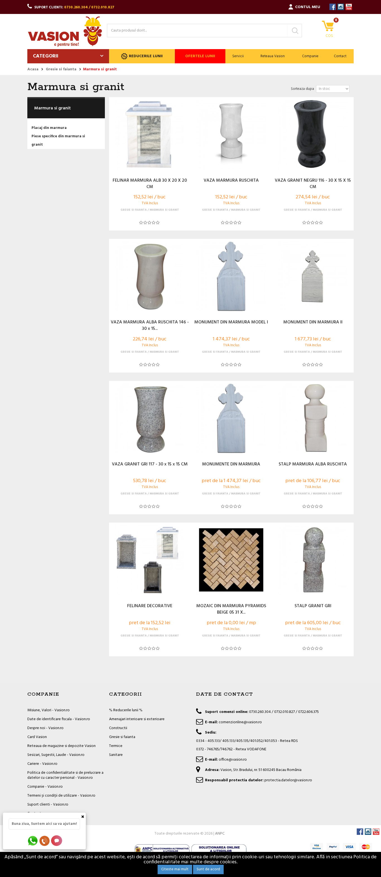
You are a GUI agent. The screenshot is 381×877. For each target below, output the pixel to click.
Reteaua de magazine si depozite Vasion (61, 746)
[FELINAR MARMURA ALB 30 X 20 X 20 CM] (150, 134)
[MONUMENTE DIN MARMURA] (231, 418)
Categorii (45, 56)
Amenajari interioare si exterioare (137, 719)
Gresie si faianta (122, 737)
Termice (115, 746)
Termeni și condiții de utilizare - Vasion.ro (61, 795)
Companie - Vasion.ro (45, 787)
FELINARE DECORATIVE (149, 606)
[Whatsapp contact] (33, 841)
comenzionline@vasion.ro (240, 722)
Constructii (118, 728)
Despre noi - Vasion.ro (45, 728)
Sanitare (116, 755)
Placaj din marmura (49, 128)
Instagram (340, 7)
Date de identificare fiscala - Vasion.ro (58, 719)
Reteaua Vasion (273, 56)
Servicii (238, 56)
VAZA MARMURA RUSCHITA (231, 180)
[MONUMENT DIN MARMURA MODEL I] (231, 276)
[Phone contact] (45, 841)
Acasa (32, 69)
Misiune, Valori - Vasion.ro (48, 710)
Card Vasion (37, 737)
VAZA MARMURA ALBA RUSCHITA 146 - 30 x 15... (150, 325)
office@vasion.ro (233, 759)
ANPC (220, 833)
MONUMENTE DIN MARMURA (231, 464)
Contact (340, 56)
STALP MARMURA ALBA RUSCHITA (313, 464)
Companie (310, 56)
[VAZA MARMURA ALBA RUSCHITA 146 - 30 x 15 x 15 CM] (150, 276)
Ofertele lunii (200, 56)
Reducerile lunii (146, 56)
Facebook (332, 7)
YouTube (349, 7)
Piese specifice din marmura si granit (58, 140)
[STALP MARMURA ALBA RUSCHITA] (312, 418)
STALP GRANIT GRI (313, 606)
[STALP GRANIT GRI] (312, 560)
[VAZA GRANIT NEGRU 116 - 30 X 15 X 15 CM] (312, 134)
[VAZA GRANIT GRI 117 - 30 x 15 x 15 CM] (150, 418)
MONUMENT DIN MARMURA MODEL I (231, 322)
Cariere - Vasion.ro (42, 764)
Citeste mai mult (175, 869)
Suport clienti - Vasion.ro (47, 804)
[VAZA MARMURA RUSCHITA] (231, 134)
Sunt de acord (208, 869)
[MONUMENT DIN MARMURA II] (312, 276)
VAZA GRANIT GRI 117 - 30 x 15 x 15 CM (150, 464)
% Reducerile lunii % (126, 710)
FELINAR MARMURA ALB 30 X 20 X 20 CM (150, 183)
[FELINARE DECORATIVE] (150, 560)
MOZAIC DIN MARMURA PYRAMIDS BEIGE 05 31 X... (231, 609)
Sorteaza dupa (302, 89)
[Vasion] (65, 31)
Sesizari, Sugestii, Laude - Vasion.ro (56, 755)
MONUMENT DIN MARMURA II (313, 322)
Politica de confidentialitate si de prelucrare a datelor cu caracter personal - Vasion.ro (65, 775)
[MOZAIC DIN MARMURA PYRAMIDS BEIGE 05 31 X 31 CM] (231, 560)
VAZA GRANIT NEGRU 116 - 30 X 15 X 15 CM (313, 183)
